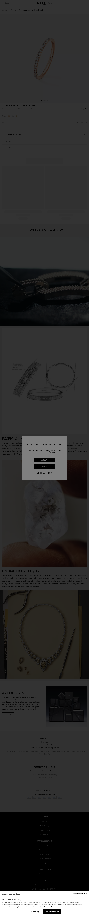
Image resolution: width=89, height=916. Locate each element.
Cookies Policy (48, 907)
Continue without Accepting (80, 893)
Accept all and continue (52, 912)
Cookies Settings (34, 912)
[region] (44, 903)
